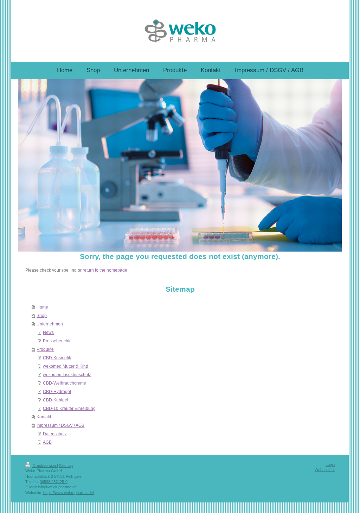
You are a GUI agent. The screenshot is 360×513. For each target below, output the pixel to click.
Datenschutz (55, 433)
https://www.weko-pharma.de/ (68, 492)
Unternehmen (50, 324)
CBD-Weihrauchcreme (64, 383)
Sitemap (66, 465)
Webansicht (325, 470)
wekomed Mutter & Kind (65, 366)
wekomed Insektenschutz (67, 374)
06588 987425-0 (54, 482)
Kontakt (44, 416)
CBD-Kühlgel (55, 400)
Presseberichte (57, 340)
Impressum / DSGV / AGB (60, 425)
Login (330, 464)
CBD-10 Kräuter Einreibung (69, 408)
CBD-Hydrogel (57, 391)
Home (42, 307)
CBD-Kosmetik (57, 357)
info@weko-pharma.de (57, 487)
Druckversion (44, 465)
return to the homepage (105, 270)
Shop (42, 315)
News (48, 332)
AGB (47, 442)
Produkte (45, 349)
